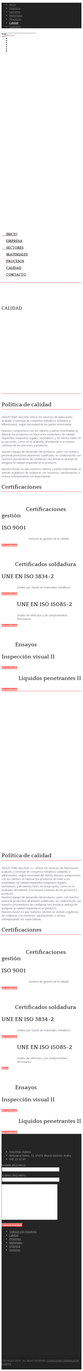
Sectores (14, 1250)
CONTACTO (16, 275)
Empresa (14, 1246)
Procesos (15, 1239)
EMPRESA (14, 241)
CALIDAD (13, 268)
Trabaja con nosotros (22, 1231)
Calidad (13, 1235)
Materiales (15, 1242)
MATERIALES (17, 255)
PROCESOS (15, 261)
